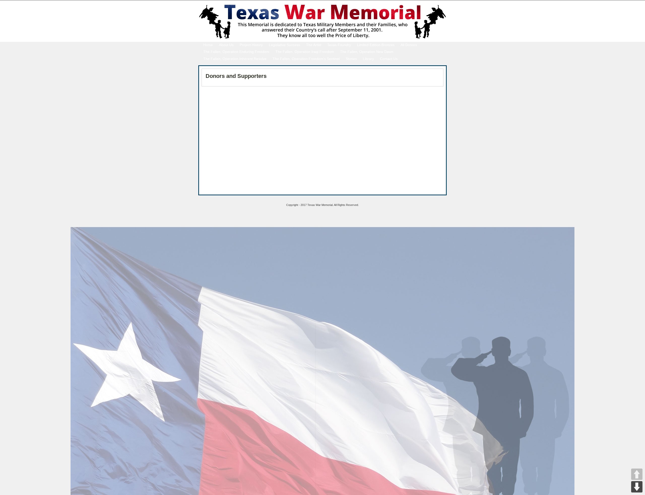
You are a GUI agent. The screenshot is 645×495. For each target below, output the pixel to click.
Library (368, 59)
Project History (251, 45)
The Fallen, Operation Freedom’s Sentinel (306, 59)
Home (208, 45)
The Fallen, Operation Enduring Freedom (236, 52)
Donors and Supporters (236, 76)
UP (636, 474)
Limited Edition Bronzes (376, 45)
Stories (351, 59)
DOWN (636, 486)
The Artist (313, 45)
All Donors (409, 45)
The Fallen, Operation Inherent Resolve (235, 59)
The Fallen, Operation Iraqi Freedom (304, 52)
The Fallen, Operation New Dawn (366, 52)
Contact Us (389, 59)
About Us (226, 45)
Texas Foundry (339, 45)
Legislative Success (284, 45)
